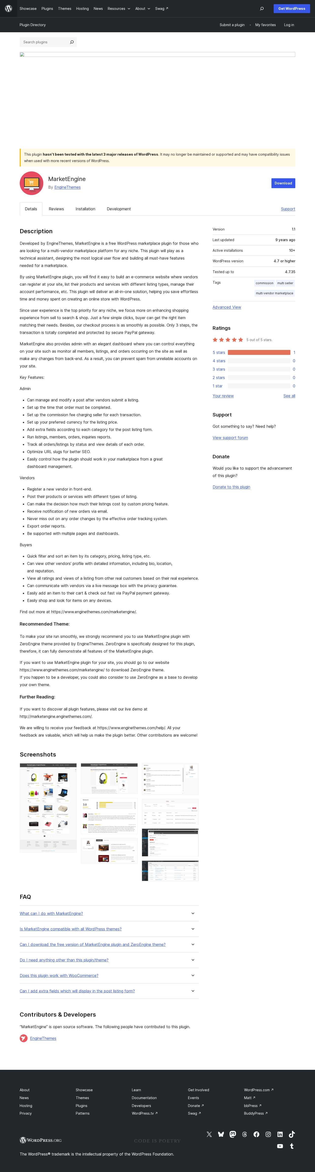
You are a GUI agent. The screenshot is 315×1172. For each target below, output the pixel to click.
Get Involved (198, 1090)
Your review (223, 395)
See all (289, 395)
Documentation (144, 1098)
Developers (141, 1106)
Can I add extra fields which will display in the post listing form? (77, 991)
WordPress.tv (145, 1113)
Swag (194, 1113)
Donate (196, 1106)
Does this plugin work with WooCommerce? (59, 975)
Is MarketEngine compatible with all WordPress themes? (71, 929)
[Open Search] (262, 8)
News (24, 1098)
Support (288, 208)
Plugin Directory (33, 25)
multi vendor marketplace (274, 293)
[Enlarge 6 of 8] (192, 805)
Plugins (81, 1106)
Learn (136, 1090)
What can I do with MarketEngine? (51, 913)
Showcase (84, 1090)
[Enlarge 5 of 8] (192, 769)
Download (283, 183)
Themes (82, 1098)
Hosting (26, 1106)
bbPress (253, 1106)
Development (119, 208)
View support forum (230, 437)
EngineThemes (67, 187)
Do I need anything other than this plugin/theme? (64, 960)
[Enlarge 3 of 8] (131, 804)
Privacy (26, 1113)
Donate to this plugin (231, 486)
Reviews (56, 208)
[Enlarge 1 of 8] (70, 769)
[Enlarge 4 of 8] (131, 844)
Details (31, 208)
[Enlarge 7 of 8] (192, 835)
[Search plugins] (72, 42)
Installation (85, 208)
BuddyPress (256, 1113)
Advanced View (227, 307)
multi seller (285, 283)
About (25, 1090)
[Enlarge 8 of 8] (192, 867)
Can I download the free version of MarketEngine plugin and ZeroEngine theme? (93, 944)
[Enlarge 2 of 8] (131, 769)
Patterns (83, 1113)
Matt (250, 1098)
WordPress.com (259, 1090)
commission (264, 283)
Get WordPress (291, 8)
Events (193, 1098)
